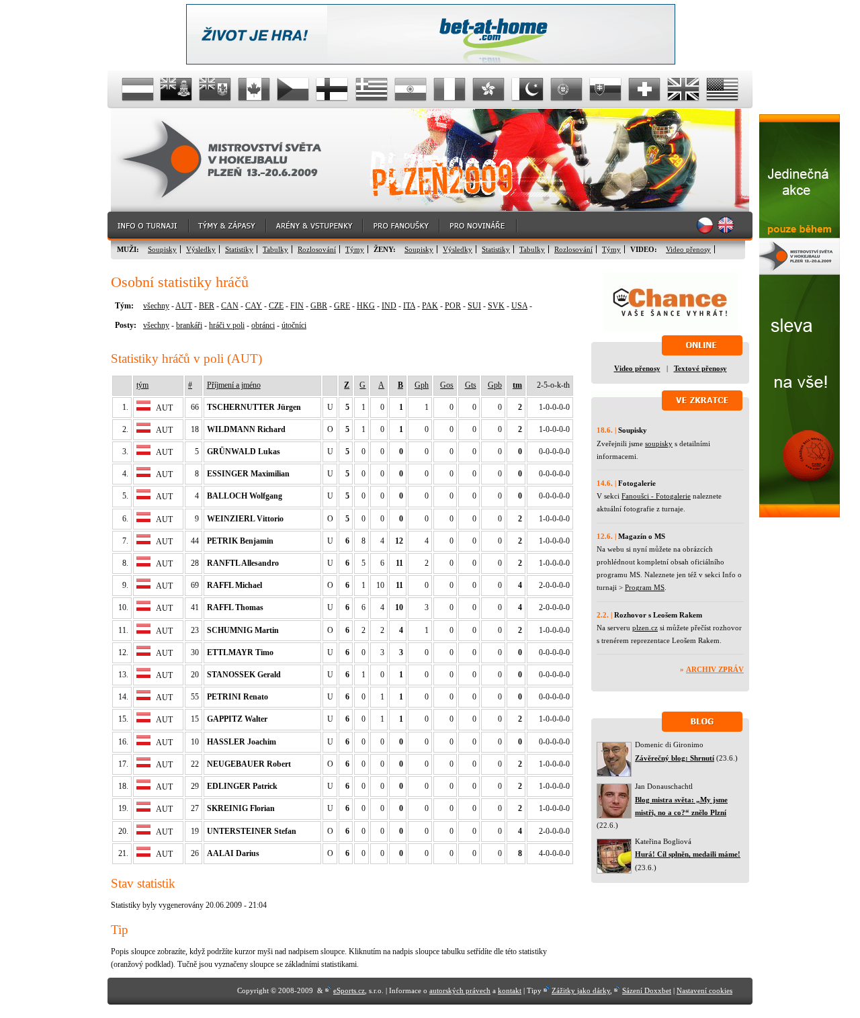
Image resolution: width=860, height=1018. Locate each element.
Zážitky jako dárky (581, 990)
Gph (422, 385)
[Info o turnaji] (148, 226)
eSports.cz (349, 990)
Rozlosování (317, 249)
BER (206, 305)
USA (519, 305)
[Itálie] (449, 89)
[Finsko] (332, 89)
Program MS (644, 587)
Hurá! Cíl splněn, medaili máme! (687, 854)
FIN (297, 305)
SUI (474, 305)
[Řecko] (371, 89)
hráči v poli (227, 325)
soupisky (659, 443)
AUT (183, 305)
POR (453, 305)
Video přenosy (688, 249)
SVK (496, 305)
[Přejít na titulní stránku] (232, 160)
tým (142, 385)
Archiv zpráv (715, 669)
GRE (342, 305)
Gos (447, 385)
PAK (430, 305)
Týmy (354, 249)
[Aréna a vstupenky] (315, 226)
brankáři (189, 325)
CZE (276, 305)
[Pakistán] (527, 89)
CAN (230, 305)
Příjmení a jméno (234, 385)
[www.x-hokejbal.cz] (799, 514)
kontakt (509, 990)
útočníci (294, 325)
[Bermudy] (216, 89)
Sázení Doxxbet (646, 990)
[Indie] (410, 89)
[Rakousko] (138, 89)
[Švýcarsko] (644, 89)
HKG (366, 305)
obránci (263, 325)
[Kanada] (255, 89)
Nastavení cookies (704, 990)
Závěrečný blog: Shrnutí (674, 758)
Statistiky (239, 249)
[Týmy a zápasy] (228, 226)
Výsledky (201, 249)
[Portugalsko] (566, 89)
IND (389, 305)
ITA (409, 305)
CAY (253, 305)
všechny (156, 305)
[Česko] (293, 89)
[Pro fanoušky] (401, 226)
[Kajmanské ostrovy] (177, 89)
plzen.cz (645, 628)
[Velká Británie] (683, 89)
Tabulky (275, 249)
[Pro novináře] (478, 226)
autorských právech (459, 990)
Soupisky (162, 249)
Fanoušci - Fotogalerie (656, 496)
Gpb (495, 385)
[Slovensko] (605, 89)
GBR (318, 305)
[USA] (722, 89)
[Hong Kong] (488, 89)
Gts (470, 385)
